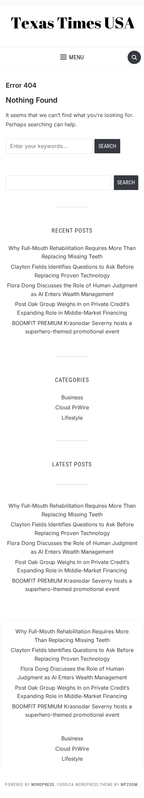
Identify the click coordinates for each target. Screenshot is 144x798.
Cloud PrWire (72, 407)
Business (72, 397)
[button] (72, 57)
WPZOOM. (130, 784)
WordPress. (43, 784)
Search (126, 182)
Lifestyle (72, 417)
